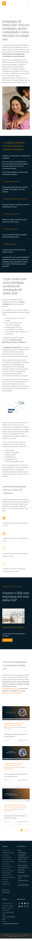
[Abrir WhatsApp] (28, 937)
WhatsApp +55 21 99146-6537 (12, 693)
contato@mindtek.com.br (10, 688)
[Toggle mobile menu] (29, 3)
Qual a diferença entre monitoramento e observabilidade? (23, 880)
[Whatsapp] (27, 906)
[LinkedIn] (19, 906)
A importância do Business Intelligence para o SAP (13, 764)
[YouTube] (25, 903)
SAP (10, 729)
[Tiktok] (22, 906)
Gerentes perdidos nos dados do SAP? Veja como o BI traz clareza (15, 806)
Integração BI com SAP (9, 768)
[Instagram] (28, 903)
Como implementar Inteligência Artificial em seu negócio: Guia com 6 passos (23, 856)
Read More (6, 740)
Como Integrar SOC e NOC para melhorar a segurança (23, 868)
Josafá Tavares (8, 727)
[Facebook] (19, 903)
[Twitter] (22, 903)
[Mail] (25, 906)
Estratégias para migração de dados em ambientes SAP (14, 724)
